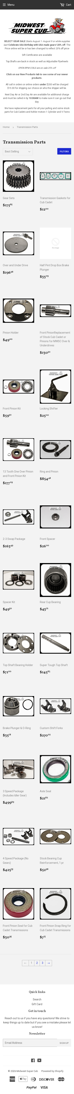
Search (37, 999)
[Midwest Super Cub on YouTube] (39, 1060)
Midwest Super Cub (27, 1071)
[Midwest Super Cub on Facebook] (33, 1060)
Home (6, 127)
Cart (68, 4)
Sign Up (64, 1042)
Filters (64, 151)
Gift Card (37, 1004)
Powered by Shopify (52, 1071)
